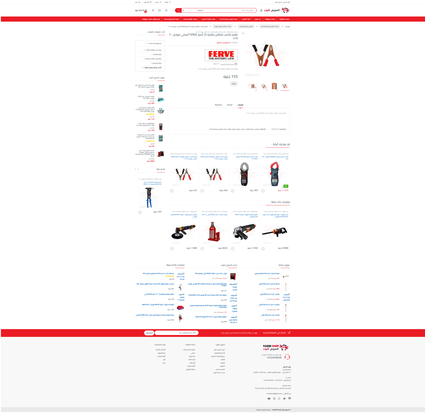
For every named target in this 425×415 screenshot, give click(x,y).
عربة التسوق (162, 353)
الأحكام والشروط (220, 353)
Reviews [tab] (218, 105)
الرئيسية (287, 26)
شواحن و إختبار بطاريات (246, 26)
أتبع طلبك (146, 2)
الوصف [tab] (240, 105)
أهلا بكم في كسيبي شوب (282, 2)
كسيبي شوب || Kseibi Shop (280, 409)
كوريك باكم (224, 211)
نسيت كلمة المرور (219, 372)
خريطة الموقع (190, 369)
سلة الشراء (191, 356)
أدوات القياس (246, 19)
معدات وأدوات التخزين (208, 19)
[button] (243, 33)
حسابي (157, 2)
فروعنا (166, 2)
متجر (136, 2)
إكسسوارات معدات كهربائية (151, 19)
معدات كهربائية (270, 19)
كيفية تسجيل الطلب (189, 349)
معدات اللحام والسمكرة (171, 19)
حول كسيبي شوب (219, 349)
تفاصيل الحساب (220, 369)
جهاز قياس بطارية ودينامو (152, 58)
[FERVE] (221, 55)
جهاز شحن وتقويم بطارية (153, 49)
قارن (164, 359)
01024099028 (274, 357)
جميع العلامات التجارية (218, 356)
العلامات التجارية (161, 349)
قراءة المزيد (263, 249)
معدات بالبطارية (284, 19)
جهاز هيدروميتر (156, 63)
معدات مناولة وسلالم (190, 19)
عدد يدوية (258, 19)
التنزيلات (222, 362)
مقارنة (215, 63)
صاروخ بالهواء (254, 211)
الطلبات (223, 359)
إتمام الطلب (191, 359)
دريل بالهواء (285, 211)
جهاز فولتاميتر (156, 54)
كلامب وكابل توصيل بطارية (222, 26)
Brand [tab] (229, 105)
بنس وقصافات (157, 179)
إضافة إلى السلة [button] (263, 191)
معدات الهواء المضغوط (274, 211)
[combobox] (230, 10)
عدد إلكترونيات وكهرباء (147, 179)
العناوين (222, 366)
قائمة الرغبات (191, 366)
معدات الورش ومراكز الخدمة (229, 19)
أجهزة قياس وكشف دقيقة (281, 153)
